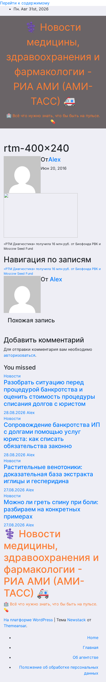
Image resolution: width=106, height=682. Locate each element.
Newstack (76, 619)
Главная (90, 647)
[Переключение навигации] (53, 137)
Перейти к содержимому (25, 2)
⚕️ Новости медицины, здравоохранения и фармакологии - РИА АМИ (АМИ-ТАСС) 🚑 (51, 563)
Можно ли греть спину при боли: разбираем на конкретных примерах (51, 509)
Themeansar (15, 625)
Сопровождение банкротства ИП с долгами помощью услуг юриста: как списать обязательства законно (52, 435)
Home (92, 637)
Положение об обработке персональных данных (58, 670)
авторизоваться (19, 355)
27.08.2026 (15, 489)
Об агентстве (85, 657)
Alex (54, 159)
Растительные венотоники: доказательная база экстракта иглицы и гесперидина (48, 474)
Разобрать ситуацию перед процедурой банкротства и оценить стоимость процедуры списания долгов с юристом (49, 393)
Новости (12, 375)
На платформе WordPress (29, 619)
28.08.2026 (15, 412)
